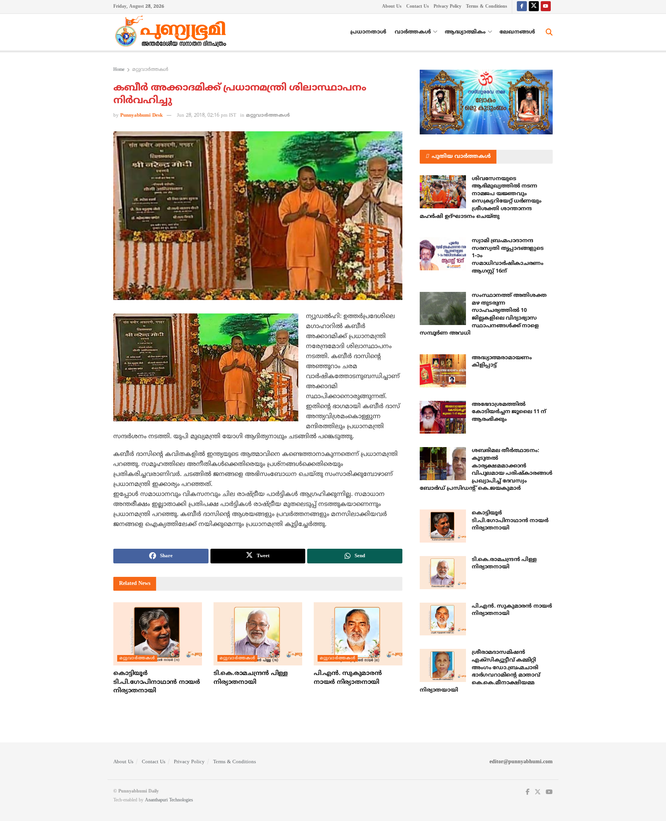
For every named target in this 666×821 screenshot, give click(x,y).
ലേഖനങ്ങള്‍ (517, 32)
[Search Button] (549, 32)
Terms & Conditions (486, 7)
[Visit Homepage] (172, 32)
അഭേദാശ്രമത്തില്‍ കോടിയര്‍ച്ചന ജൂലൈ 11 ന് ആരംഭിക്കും (509, 412)
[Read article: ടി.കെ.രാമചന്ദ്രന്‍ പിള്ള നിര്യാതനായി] (258, 633)
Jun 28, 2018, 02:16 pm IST (206, 115)
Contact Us (417, 7)
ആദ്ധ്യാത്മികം (465, 32)
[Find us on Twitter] (534, 6)
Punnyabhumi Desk (141, 115)
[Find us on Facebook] (522, 6)
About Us (392, 7)
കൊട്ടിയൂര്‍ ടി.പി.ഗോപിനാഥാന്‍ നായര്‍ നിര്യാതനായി (156, 682)
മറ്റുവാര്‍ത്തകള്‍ (150, 70)
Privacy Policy (447, 7)
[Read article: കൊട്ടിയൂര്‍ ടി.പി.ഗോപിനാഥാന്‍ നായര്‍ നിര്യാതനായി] (157, 633)
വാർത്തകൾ (413, 32)
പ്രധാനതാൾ (368, 32)
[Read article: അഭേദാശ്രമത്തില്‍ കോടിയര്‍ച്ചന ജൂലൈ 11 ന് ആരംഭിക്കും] (443, 417)
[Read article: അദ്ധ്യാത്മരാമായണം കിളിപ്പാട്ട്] (443, 370)
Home (118, 70)
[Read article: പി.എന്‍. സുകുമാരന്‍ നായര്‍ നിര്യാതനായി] (358, 633)
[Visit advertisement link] (486, 102)
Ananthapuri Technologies (169, 800)
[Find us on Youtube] (546, 6)
